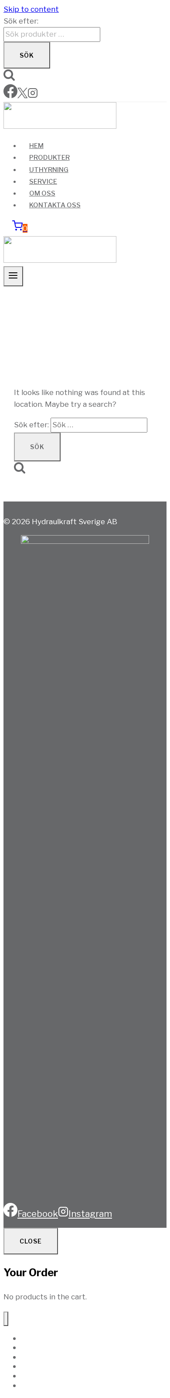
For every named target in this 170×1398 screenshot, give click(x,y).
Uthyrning (48, 170)
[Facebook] (10, 95)
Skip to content (31, 9)
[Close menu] (5, 1319)
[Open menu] (13, 276)
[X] (22, 95)
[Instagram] (32, 95)
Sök (27, 55)
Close (31, 1241)
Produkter (49, 157)
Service (43, 181)
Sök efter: (20, 21)
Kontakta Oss (55, 205)
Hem (36, 146)
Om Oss (42, 193)
